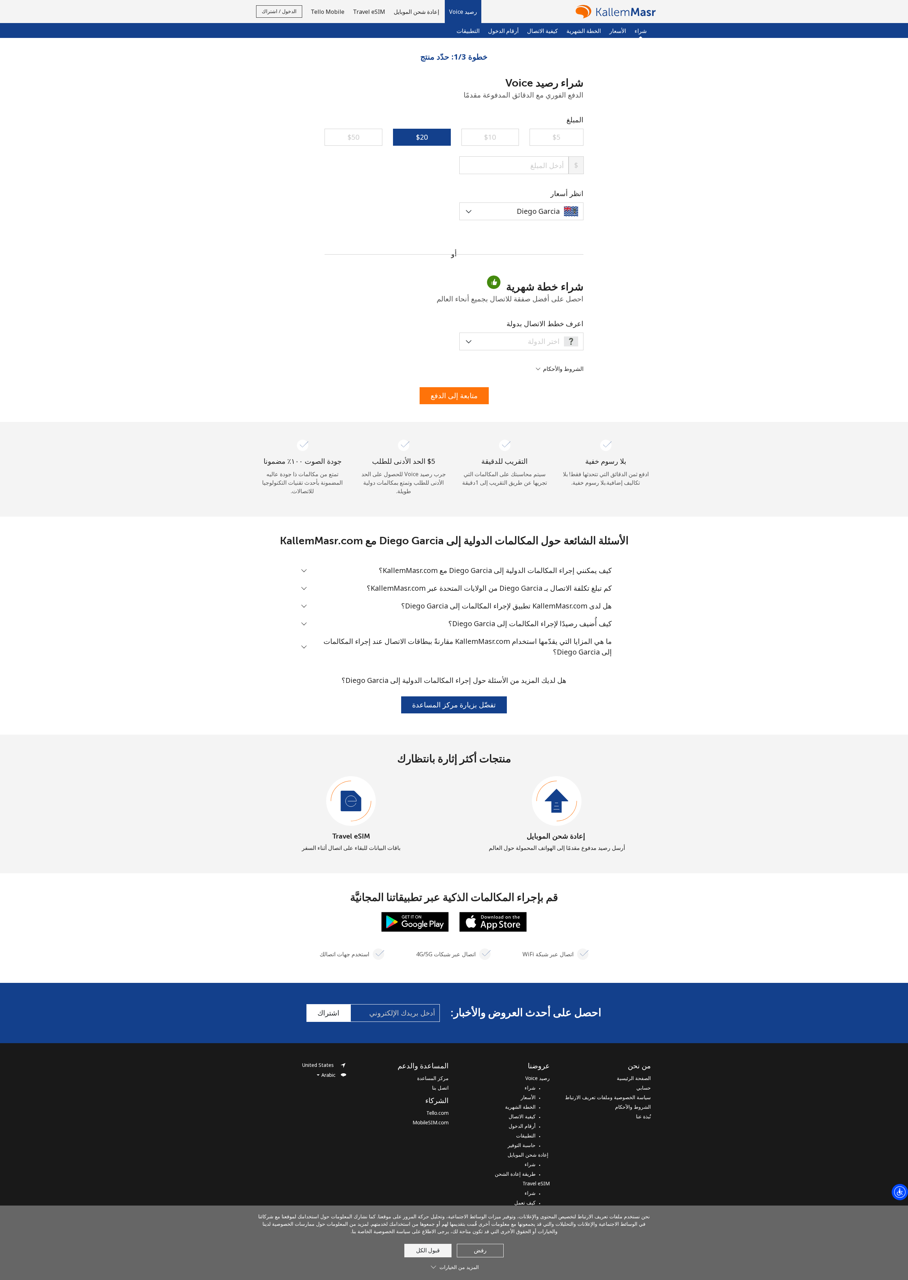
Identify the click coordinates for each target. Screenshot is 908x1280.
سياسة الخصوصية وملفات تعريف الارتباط (608, 1097)
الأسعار (617, 31)
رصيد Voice (537, 1078)
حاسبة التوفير (522, 1145)
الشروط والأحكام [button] (562, 369)
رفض (480, 1250)
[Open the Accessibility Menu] (900, 1192)
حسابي (643, 1087)
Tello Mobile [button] (327, 12)
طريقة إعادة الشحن (515, 1173)
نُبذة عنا (643, 1116)
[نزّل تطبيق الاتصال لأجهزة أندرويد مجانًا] (415, 921)
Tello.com (437, 1112)
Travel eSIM (351, 836)
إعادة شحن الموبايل (557, 836)
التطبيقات (468, 31)
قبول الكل (428, 1250)
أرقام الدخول (503, 31)
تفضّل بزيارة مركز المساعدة (454, 704)
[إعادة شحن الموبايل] (557, 801)
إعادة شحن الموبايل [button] (417, 12)
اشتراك (328, 1013)
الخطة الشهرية (583, 31)
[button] (463, 11)
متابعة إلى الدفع (454, 395)
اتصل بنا (440, 1087)
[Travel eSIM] (351, 801)
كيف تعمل (525, 1202)
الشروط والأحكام (633, 1106)
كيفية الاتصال (542, 31)
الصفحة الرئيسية (634, 1078)
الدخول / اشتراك (279, 11)
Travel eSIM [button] (369, 12)
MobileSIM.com (431, 1122)
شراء (530, 1087)
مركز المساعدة (433, 1078)
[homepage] (614, 11)
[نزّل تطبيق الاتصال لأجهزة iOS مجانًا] (493, 921)
